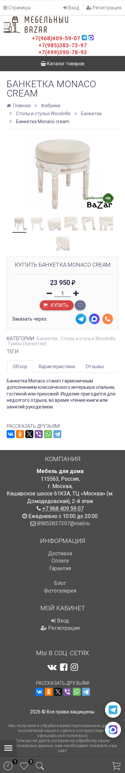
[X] (29, 434)
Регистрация (106, 7)
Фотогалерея (60, 591)
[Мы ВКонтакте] (52, 667)
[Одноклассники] (20, 434)
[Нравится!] (80, 305)
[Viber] (39, 434)
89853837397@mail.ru (63, 523)
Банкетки (91, 113)
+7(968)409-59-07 (56, 38)
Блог (60, 583)
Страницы (19, 7)
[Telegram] (57, 434)
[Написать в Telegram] (113, 710)
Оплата (60, 561)
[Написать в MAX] (113, 730)
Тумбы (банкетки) (27, 343)
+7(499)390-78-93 (62, 52)
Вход (73, 7)
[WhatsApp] (48, 434)
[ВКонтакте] (11, 434)
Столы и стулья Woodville (43, 113)
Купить (59, 305)
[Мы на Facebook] (63, 667)
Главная (21, 105)
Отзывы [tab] (95, 367)
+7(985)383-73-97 (62, 45)
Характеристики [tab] (56, 367)
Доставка (60, 553)
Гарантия (60, 568)
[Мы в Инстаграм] (74, 667)
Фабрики (50, 105)
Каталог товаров (65, 63)
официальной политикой (62, 735)
